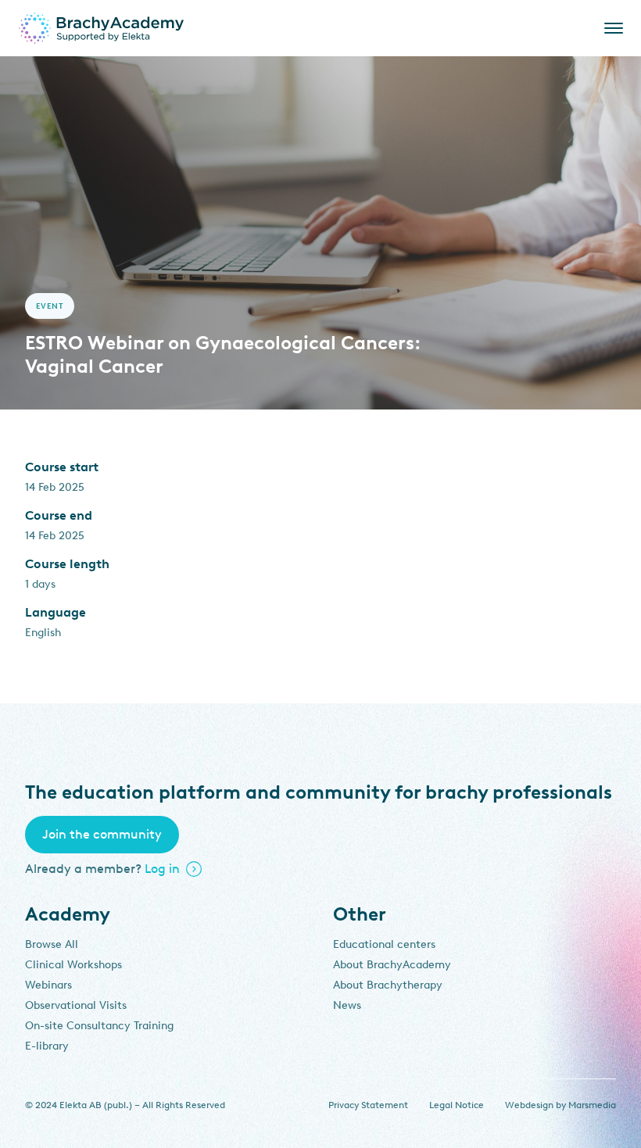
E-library (47, 1046)
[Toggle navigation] (610, 28)
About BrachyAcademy (392, 964)
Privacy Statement (368, 1105)
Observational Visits (76, 1005)
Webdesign (529, 1105)
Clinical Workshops (73, 964)
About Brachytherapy (387, 985)
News (347, 1005)
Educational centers (384, 944)
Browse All (51, 944)
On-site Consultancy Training (99, 1025)
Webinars (48, 985)
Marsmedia (592, 1105)
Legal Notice (456, 1105)
